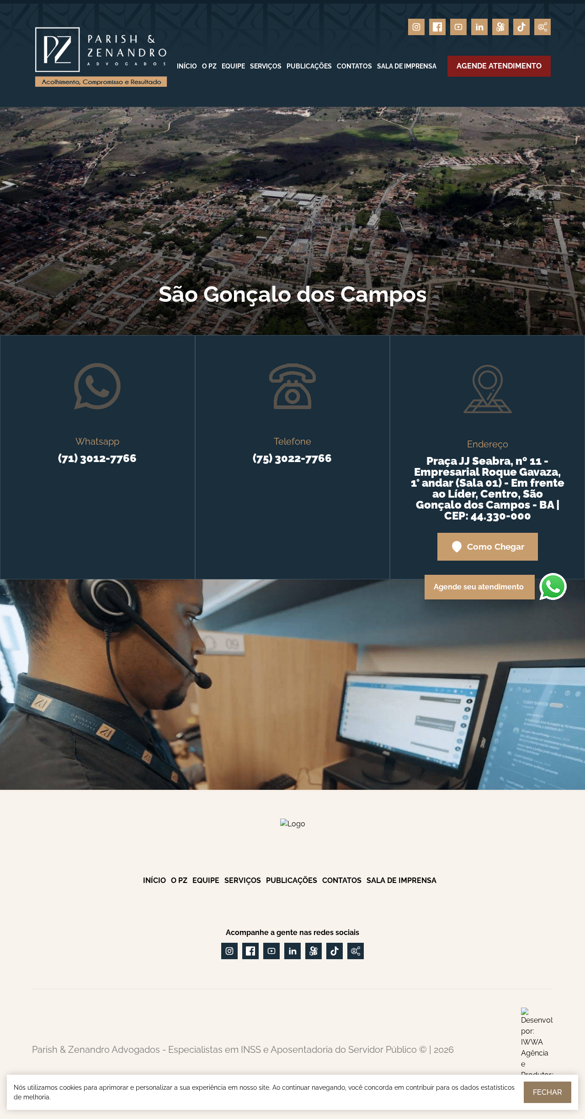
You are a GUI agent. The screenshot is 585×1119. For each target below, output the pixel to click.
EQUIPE (233, 66)
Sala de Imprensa (406, 66)
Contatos (354, 66)
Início (187, 66)
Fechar (547, 1092)
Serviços (266, 66)
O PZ (209, 66)
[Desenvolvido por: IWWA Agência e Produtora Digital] (537, 1050)
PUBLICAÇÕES (309, 66)
